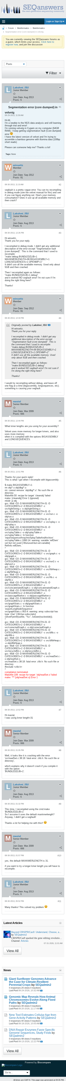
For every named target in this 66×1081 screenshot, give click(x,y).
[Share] (60, 99)
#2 (60, 184)
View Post (49, 325)
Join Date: (18, 97)
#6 (60, 472)
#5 (60, 421)
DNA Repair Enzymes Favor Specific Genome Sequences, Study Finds (32, 1031)
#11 (59, 901)
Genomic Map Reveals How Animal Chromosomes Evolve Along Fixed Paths (32, 999)
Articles (25, 941)
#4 (60, 318)
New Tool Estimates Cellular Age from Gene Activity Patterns (32, 1016)
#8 (60, 750)
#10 (59, 855)
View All (12, 951)
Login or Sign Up (54, 21)
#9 (60, 804)
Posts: (16, 100)
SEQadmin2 (20, 934)
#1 (60, 107)
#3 (60, 233)
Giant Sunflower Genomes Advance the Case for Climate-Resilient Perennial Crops (32, 981)
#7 (60, 710)
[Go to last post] (41, 990)
